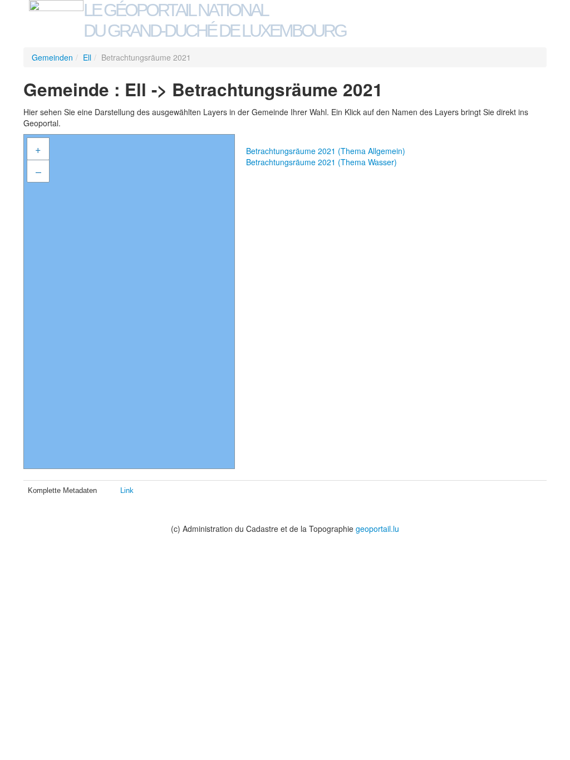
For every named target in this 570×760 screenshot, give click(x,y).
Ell (87, 57)
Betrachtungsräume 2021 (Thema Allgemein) (325, 150)
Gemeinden (52, 57)
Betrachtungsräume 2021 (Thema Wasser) (321, 161)
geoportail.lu (377, 528)
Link (127, 490)
